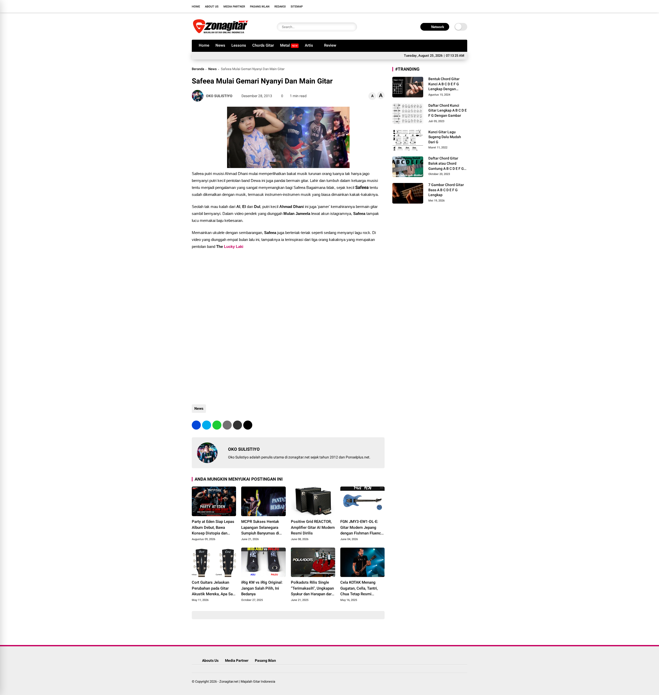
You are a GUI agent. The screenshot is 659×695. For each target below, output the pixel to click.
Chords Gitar (263, 45)
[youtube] (457, 6)
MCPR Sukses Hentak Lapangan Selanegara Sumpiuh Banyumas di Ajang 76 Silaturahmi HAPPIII (260, 527)
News (220, 45)
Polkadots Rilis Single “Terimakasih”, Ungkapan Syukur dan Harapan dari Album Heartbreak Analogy (312, 588)
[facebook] (433, 6)
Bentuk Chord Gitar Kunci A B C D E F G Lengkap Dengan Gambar (443, 84)
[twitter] (441, 6)
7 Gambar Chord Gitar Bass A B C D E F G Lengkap (446, 190)
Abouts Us (210, 660)
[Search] (352, 26)
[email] (237, 425)
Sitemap (297, 6)
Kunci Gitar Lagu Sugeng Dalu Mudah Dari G (444, 137)
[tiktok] (464, 6)
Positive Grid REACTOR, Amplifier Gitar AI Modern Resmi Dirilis (313, 527)
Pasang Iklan (260, 6)
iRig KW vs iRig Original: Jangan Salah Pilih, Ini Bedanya (262, 588)
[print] (227, 425)
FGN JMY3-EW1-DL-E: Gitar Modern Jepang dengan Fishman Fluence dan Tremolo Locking (361, 527)
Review (330, 45)
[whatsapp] (216, 425)
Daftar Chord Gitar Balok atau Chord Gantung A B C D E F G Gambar (446, 163)
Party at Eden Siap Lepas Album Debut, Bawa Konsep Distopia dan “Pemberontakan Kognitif (213, 527)
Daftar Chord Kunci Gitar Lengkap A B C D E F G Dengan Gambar (447, 110)
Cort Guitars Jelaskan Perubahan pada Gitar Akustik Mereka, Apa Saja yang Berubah (214, 588)
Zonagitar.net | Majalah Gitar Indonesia (247, 681)
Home (196, 6)
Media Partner (234, 6)
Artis (309, 45)
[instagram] (449, 6)
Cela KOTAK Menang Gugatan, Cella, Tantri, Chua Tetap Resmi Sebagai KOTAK (359, 588)
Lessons (238, 45)
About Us (212, 6)
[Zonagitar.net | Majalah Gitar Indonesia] (220, 33)
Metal (289, 45)
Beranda (198, 69)
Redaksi (280, 6)
